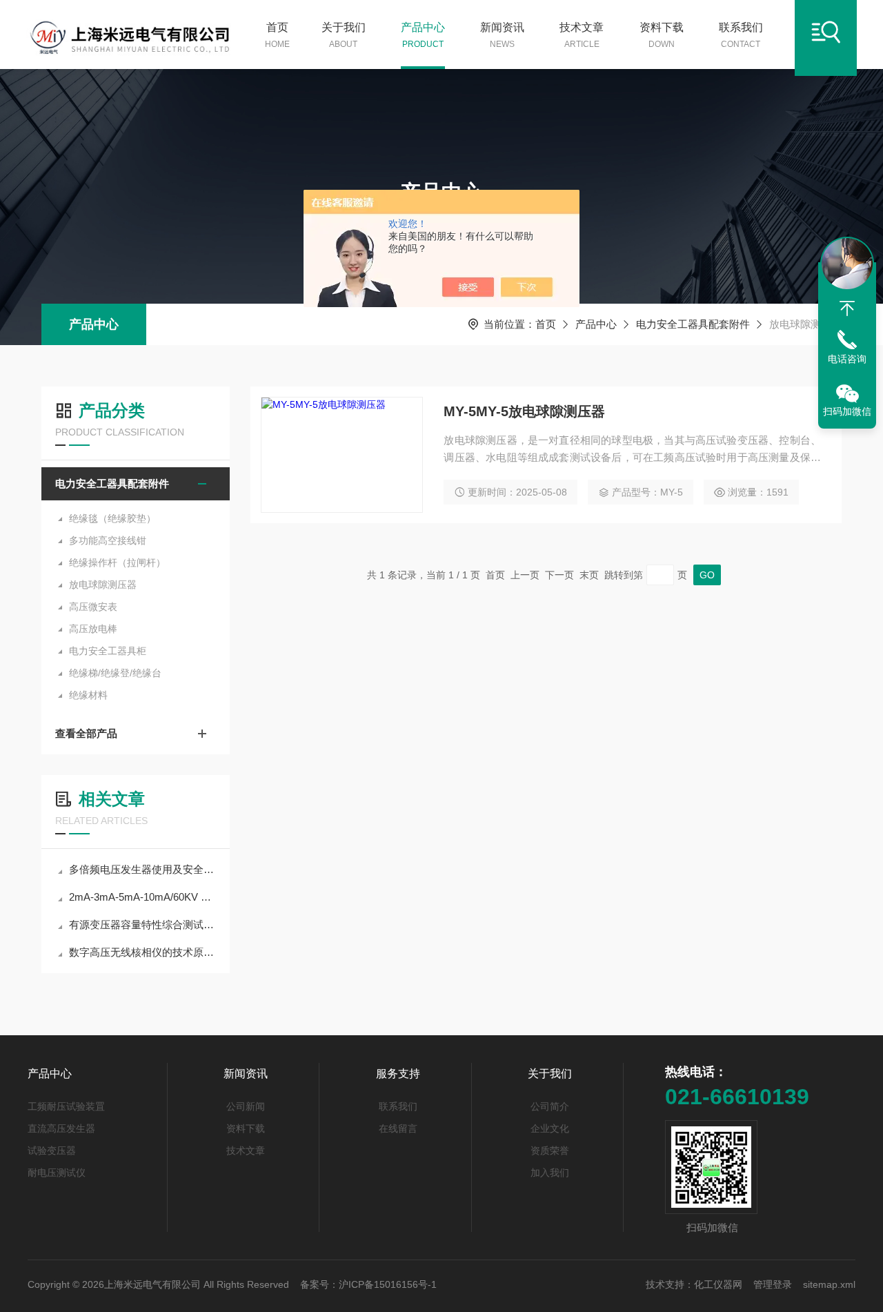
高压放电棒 (93, 628)
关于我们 (343, 35)
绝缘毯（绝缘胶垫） (112, 518)
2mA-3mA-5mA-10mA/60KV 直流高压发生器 (142, 897)
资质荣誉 (549, 1150)
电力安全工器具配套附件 (693, 324)
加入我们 (549, 1172)
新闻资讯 (502, 35)
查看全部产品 (86, 733)
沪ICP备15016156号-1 (388, 1284)
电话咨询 (847, 358)
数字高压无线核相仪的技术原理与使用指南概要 (142, 952)
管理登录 (772, 1284)
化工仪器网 (718, 1284)
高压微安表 (93, 606)
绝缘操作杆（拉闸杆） (117, 562)
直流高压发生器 (61, 1128)
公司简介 (549, 1106)
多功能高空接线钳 (107, 540)
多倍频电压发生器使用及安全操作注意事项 (142, 869)
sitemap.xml (829, 1284)
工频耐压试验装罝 (66, 1106)
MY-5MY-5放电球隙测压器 (524, 411)
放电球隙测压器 (103, 584)
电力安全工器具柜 (107, 650)
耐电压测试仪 (57, 1172)
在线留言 (398, 1128)
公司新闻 (245, 1106)
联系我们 (741, 35)
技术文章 (581, 35)
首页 (277, 35)
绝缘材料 (88, 695)
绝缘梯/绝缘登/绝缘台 (115, 672)
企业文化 (549, 1128)
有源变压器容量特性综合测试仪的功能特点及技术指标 (142, 924)
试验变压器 (52, 1150)
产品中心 (423, 35)
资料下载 (661, 35)
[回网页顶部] (847, 308)
